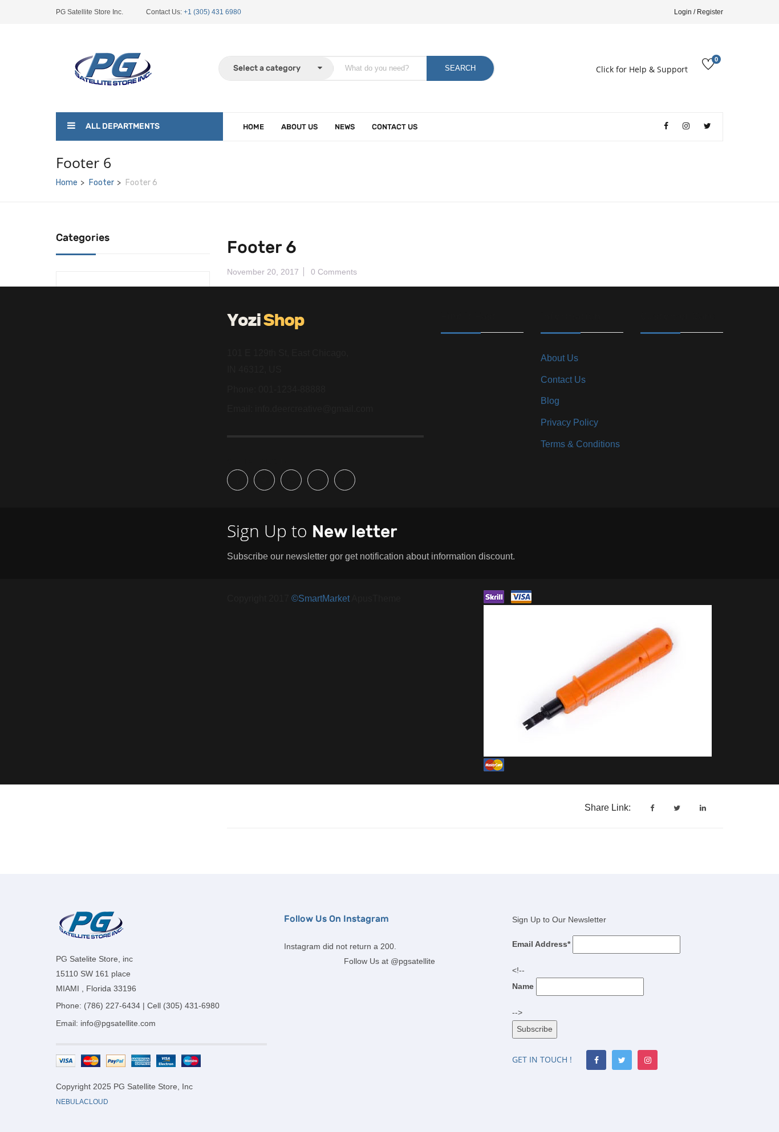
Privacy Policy (569, 422)
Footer (101, 182)
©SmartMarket (321, 598)
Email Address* (541, 944)
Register (710, 12)
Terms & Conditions (580, 444)
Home (253, 126)
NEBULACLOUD (82, 1102)
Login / (684, 12)
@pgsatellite (413, 961)
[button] (35, 1098)
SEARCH (460, 68)
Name (523, 986)
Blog (550, 401)
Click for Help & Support (642, 69)
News (345, 126)
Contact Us (394, 126)
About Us (299, 126)
